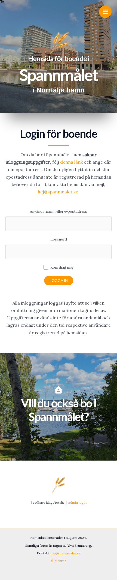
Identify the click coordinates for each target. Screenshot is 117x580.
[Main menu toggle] (105, 11)
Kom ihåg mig (61, 267)
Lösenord (58, 239)
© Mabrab (58, 561)
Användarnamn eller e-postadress (58, 211)
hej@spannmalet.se (58, 191)
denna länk (71, 162)
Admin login (77, 502)
